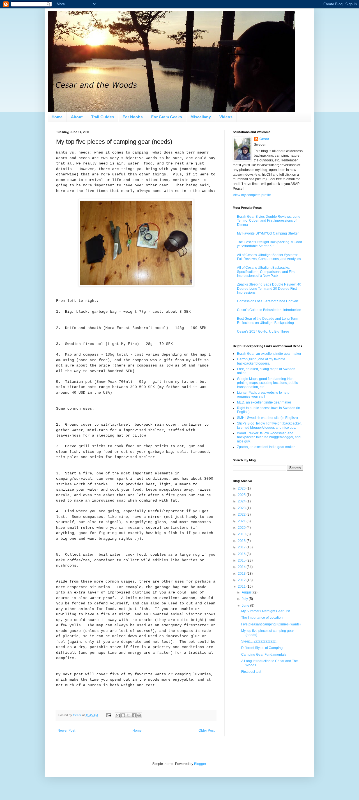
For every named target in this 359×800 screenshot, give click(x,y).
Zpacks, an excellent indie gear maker (266, 447)
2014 (242, 567)
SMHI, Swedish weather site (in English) (267, 418)
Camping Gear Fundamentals (263, 655)
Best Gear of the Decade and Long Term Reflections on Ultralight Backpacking (267, 320)
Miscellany (200, 117)
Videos (226, 117)
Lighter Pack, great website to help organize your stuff (263, 394)
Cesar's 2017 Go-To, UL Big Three (263, 331)
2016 (242, 554)
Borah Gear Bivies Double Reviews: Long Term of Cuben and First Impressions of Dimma (268, 221)
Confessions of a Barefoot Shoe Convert (267, 301)
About (77, 117)
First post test (251, 672)
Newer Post (66, 730)
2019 (242, 534)
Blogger (200, 764)
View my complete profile (252, 195)
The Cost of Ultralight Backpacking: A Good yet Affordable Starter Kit (269, 244)
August (247, 592)
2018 (242, 541)
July (245, 599)
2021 (242, 521)
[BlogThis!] (123, 715)
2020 (242, 528)
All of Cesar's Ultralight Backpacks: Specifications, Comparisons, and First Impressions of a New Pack (266, 272)
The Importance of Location (262, 618)
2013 (242, 574)
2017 (242, 547)
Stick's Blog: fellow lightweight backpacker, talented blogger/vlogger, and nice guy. (269, 425)
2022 (242, 514)
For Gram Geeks (166, 117)
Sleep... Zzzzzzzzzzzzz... (259, 641)
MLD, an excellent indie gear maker (264, 402)
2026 (242, 488)
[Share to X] (128, 715)
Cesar (264, 139)
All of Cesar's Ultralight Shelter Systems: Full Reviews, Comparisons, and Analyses (269, 257)
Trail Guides (102, 117)
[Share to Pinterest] (139, 715)
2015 (242, 560)
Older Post (207, 730)
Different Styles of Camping (262, 648)
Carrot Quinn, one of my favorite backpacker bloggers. (261, 361)
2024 (242, 501)
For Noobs (133, 117)
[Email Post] (108, 715)
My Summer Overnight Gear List (265, 611)
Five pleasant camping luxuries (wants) (271, 624)
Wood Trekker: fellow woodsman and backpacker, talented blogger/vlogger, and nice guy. (269, 437)
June (246, 605)
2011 (242, 586)
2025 (242, 495)
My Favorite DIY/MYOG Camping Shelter (268, 233)
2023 (242, 508)
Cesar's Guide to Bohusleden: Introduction (269, 310)
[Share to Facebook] (134, 715)
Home (57, 117)
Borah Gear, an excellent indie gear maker (269, 354)
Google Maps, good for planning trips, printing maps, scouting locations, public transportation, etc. (267, 383)
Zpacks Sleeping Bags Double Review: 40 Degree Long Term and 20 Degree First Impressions (269, 288)
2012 (242, 580)
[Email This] (118, 715)
